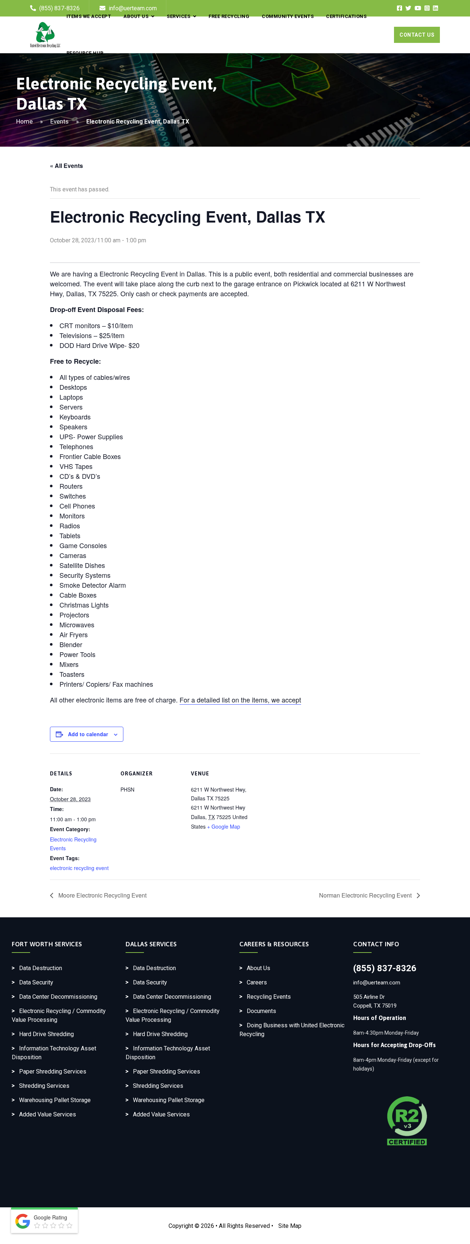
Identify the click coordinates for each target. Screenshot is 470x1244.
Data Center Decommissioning (58, 996)
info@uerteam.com (376, 982)
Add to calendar (88, 734)
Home (24, 121)
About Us (258, 968)
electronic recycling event (79, 867)
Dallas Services (151, 944)
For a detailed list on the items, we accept (240, 699)
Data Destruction (40, 968)
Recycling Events (269, 996)
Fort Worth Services (47, 944)
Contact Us (417, 35)
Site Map (289, 1225)
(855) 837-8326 (384, 968)
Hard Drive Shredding (46, 1034)
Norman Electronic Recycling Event (366, 895)
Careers (257, 982)
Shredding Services (44, 1085)
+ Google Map (223, 826)
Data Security (36, 982)
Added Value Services (47, 1114)
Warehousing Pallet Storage (55, 1100)
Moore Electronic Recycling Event (102, 895)
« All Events (66, 165)
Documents (261, 1011)
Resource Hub (85, 53)
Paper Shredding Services (52, 1071)
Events (59, 121)
